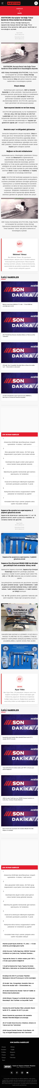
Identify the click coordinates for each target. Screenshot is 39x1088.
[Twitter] (11, 1072)
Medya (13, 1047)
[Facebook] (17, 1072)
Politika (3, 1052)
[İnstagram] (22, 1072)
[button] (2, 4)
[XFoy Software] (7, 1066)
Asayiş (4, 1047)
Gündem (3, 1049)
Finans (4, 1055)
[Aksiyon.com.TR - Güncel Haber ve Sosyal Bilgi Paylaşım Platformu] (13, 3)
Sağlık (12, 1049)
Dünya (4, 1057)
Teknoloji (12, 1057)
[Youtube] (27, 1072)
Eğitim (12, 1055)
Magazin (12, 1052)
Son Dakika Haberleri (19, 1042)
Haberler (19, 8)
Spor (3, 1060)
